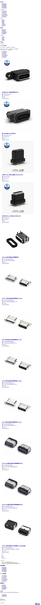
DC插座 (3, 23)
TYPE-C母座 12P (4, 57)
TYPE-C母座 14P (4, 51)
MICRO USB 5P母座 (5, 15)
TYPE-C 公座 (4, 13)
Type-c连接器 (2, 9)
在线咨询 (3, 98)
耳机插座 (3, 25)
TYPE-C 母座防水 (4, 14)
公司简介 (3, 36)
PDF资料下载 (7, 98)
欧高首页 (1, 1)
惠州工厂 (3, 38)
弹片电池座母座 (4, 5)
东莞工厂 (3, 37)
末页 (2, 556)
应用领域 (1, 27)
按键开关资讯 (4, 29)
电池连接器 (2, 2)
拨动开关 (3, 22)
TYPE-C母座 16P (4, 11)
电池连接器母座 (4, 3)
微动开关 (3, 20)
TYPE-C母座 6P (4, 56)
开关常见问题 (4, 31)
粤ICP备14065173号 (16, 592)
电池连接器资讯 (4, 588)
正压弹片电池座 (4, 6)
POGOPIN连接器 (4, 571)
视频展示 (3, 40)
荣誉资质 (3, 39)
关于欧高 (1, 35)
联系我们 (1, 41)
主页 (1, 47)
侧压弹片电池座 (4, 570)
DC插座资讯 (3, 589)
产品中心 (1, 18)
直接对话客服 (4, 594)
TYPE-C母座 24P (4, 12)
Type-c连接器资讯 (4, 32)
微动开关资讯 (4, 30)
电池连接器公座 (4, 4)
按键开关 (3, 21)
